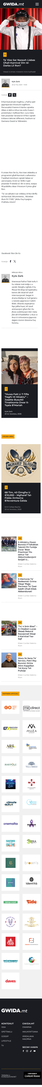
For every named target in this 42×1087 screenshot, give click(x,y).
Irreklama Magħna (28, 1037)
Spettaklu (6, 1032)
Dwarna (26, 1027)
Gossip (5, 1036)
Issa (3, 1027)
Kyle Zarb (16, 82)
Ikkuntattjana (30, 1032)
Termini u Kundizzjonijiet (8, 1076)
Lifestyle (6, 1041)
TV (2, 1045)
